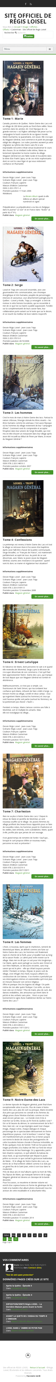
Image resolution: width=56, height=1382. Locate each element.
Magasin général (22, 215)
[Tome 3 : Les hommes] (23, 382)
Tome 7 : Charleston (17, 811)
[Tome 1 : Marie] (23, 88)
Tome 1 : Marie (13, 118)
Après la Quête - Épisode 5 (19, 1285)
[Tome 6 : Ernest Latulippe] (23, 631)
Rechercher (9, 32)
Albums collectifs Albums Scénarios (26, 1321)
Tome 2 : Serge (13, 285)
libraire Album (32, 196)
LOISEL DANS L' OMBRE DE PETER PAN (24, 1328)
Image (25, 27)
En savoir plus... (42, 218)
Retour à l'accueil (37, 1367)
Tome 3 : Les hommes (17, 413)
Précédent (13, 1235)
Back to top (28, 1355)
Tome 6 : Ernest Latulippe (20, 662)
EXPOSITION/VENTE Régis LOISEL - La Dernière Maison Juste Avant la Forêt (24, 1305)
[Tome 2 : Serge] (23, 254)
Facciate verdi (33, 1376)
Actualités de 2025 (19, 1288)
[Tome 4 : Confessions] (23, 508)
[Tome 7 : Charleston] (23, 781)
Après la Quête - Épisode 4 (19, 1295)
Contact (32, 1267)
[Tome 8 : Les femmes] (23, 911)
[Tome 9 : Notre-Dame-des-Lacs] (23, 1069)
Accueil (17, 27)
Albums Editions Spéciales (22, 1330)
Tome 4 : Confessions (17, 540)
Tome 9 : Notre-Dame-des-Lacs (24, 1100)
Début (6, 1235)
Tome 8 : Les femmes (17, 942)
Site (39, 1267)
